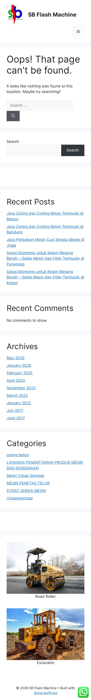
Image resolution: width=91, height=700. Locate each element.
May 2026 (16, 358)
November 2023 (21, 388)
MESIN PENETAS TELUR (28, 483)
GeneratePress (45, 693)
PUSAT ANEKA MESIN (26, 490)
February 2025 (19, 373)
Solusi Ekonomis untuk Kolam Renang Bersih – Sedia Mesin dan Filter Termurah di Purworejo (45, 258)
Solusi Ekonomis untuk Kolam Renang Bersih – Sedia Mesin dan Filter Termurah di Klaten (45, 277)
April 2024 (16, 380)
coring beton (18, 455)
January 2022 (19, 403)
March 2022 (17, 395)
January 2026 (19, 365)
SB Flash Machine (52, 14)
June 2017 (16, 418)
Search (13, 141)
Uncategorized (20, 498)
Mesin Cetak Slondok (25, 475)
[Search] (13, 116)
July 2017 (15, 410)
